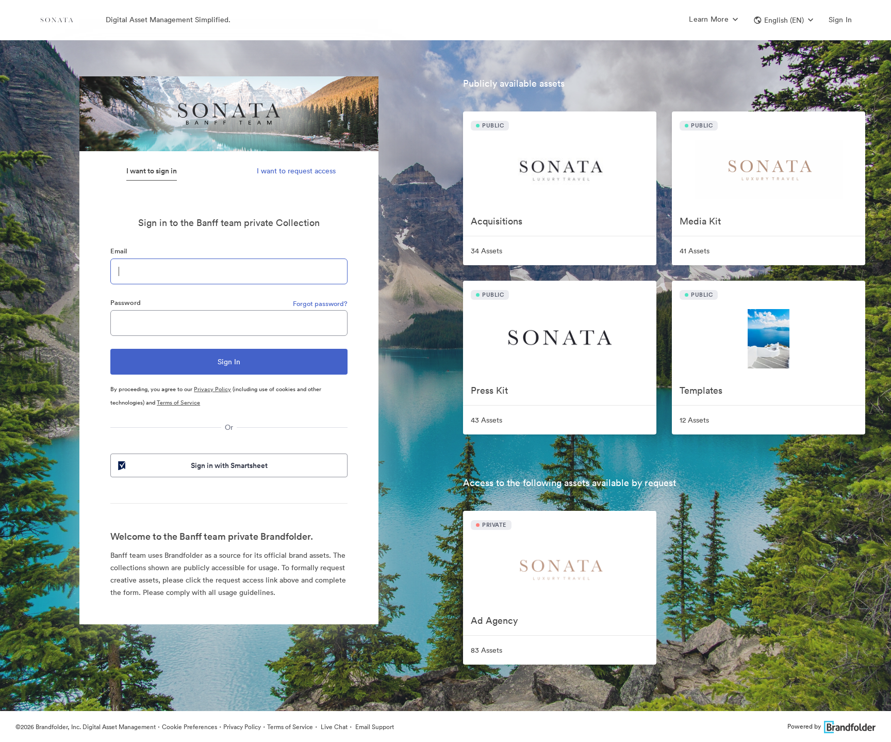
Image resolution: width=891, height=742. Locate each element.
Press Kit (489, 390)
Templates (701, 390)
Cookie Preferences (189, 726)
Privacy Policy (212, 389)
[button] (783, 20)
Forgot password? (320, 303)
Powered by (804, 726)
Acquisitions (496, 221)
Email (118, 251)
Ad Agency (494, 620)
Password (125, 302)
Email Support (374, 726)
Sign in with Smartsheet (229, 465)
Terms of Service (178, 402)
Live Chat (333, 726)
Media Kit (700, 221)
